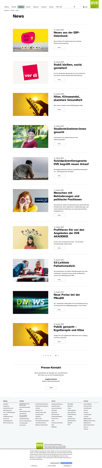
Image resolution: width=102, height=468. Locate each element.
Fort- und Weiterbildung (9, 412)
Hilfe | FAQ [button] (59, 7)
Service (12, 10)
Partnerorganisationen (89, 425)
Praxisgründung (39, 414)
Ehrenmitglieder (87, 404)
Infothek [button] (13, 7)
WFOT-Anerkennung (8, 423)
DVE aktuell (54, 412)
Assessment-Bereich (57, 408)
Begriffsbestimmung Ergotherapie (24, 404)
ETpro (53, 420)
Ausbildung (6, 406)
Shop (69, 424)
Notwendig (34, 465)
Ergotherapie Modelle (57, 416)
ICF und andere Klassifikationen (23, 416)
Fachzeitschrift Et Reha (57, 423)
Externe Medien (52, 465)
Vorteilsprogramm (72, 420)
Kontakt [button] (51, 7)
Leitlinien (37, 408)
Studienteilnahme (72, 414)
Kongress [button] (43, 7)
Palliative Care (38, 410)
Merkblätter (70, 404)
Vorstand (86, 429)
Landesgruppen (87, 414)
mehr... (59, 47)
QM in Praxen (38, 418)
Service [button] (21, 7)
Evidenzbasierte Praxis (24, 411)
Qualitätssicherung (8, 416)
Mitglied (86, 418)
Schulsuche (6, 418)
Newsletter (70, 406)
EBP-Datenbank (55, 414)
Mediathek (54, 427)
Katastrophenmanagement (41, 406)
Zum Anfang (100, 466)
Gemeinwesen (22, 413)
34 (56, 355)
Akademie (5, 404)
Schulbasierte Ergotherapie (42, 420)
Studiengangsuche (8, 420)
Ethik (20, 409)
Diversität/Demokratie (24, 407)
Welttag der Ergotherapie (41, 425)
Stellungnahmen (72, 412)
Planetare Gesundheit (40, 412)
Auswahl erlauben (55, 463)
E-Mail (51, 387)
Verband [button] (28, 7)
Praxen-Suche (55, 418)
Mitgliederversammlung (89, 420)
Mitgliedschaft (87, 423)
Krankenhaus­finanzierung (41, 404)
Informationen (67, 465)
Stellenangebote (72, 410)
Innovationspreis (23, 423)
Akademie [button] (36, 7)
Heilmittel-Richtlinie (24, 418)
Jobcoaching (22, 425)
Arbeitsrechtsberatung (57, 404)
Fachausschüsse (88, 406)
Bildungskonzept (7, 410)
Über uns (86, 427)
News (53, 425)
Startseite (6, 10)
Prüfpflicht (38, 416)
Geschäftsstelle (87, 408)
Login (86, 7)
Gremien (86, 410)
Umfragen (70, 416)
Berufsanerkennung (8, 408)
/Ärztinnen (29, 421)
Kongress (5, 414)
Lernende (86, 416)
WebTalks (70, 423)
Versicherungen (71, 418)
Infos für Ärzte (22, 421)
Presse (69, 408)
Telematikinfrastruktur (40, 423)
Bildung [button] (7, 7)
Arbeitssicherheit (56, 406)
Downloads (54, 410)
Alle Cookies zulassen (66, 463)
